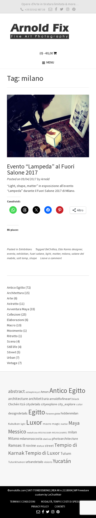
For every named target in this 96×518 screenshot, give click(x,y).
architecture (18, 398)
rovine (31, 445)
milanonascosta (31, 438)
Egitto (36, 412)
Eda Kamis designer (70, 249)
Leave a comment (51, 258)
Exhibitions (25, 249)
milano (66, 253)
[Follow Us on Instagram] (67, 9)
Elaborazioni (15, 320)
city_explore (66, 404)
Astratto (13, 304)
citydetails (33, 404)
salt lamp (22, 258)
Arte (10, 298)
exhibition (22, 253)
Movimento (15, 330)
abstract (16, 391)
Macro (11, 325)
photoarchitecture (65, 438)
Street (11, 352)
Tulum (65, 453)
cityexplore (49, 404)
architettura (39, 398)
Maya (74, 423)
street (49, 445)
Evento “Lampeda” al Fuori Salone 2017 (41, 169)
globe (57, 413)
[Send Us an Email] (50, 9)
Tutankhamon (16, 462)
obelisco (47, 438)
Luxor (34, 422)
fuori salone (37, 253)
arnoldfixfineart (60, 398)
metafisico (32, 432)
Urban (11, 357)
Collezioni (14, 314)
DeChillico (51, 249)
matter (56, 253)
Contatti (60, 506)
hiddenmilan (69, 413)
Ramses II (16, 445)
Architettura (15, 293)
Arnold (45, 179)
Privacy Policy (40, 506)
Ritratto (12, 336)
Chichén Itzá (16, 404)
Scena (11, 341)
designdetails (17, 413)
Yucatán (62, 461)
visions (48, 462)
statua (40, 445)
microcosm (44, 432)
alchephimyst (33, 392)
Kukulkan (14, 423)
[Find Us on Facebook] (56, 9)
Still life (12, 347)
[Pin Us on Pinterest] (73, 9)
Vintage (12, 363)
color (79, 404)
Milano (13, 438)
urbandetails (34, 461)
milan (72, 432)
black (75, 399)
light (48, 253)
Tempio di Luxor (42, 453)
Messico (17, 431)
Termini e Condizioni (22, 501)
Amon (45, 391)
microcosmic (59, 432)
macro (47, 423)
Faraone (50, 413)
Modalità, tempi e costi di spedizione (63, 501)
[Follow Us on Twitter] (61, 9)
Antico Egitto (16, 287)
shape (33, 258)
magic (56, 423)
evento (11, 253)
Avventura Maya (18, 309)
